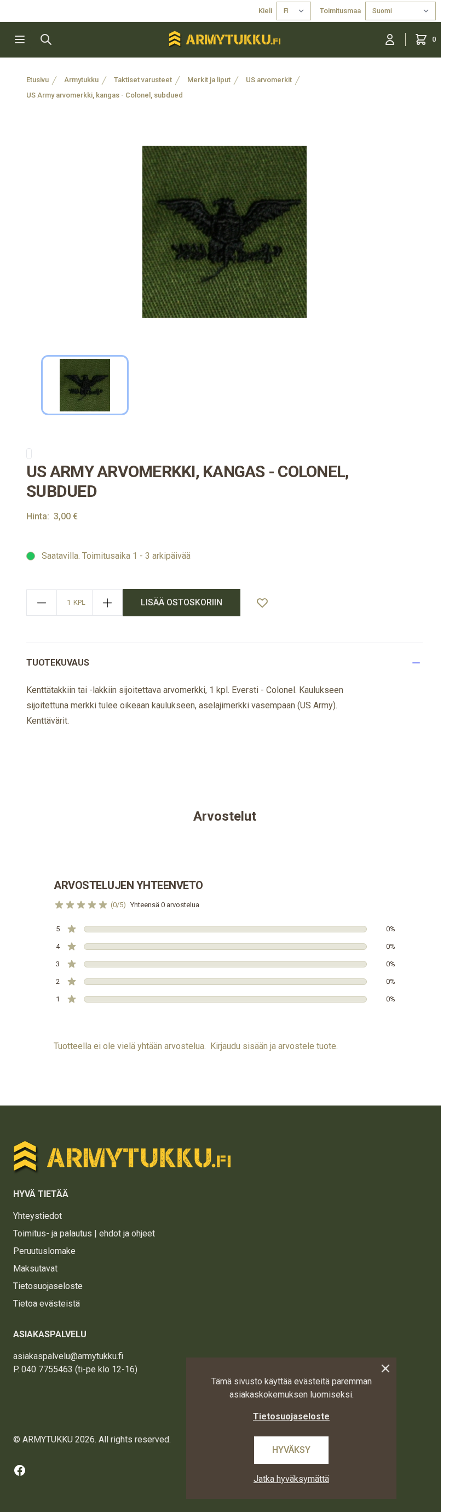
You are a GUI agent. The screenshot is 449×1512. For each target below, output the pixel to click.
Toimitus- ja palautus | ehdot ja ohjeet (84, 1233)
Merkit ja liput (209, 80)
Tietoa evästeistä (46, 1303)
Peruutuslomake (44, 1251)
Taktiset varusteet (143, 80)
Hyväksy (291, 1450)
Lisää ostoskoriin (181, 602)
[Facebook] (19, 1470)
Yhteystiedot (37, 1216)
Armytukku (81, 80)
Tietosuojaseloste (48, 1286)
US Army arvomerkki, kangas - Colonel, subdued (104, 95)
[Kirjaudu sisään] (390, 39)
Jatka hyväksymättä (291, 1479)
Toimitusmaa (340, 11)
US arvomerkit (269, 80)
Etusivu (37, 80)
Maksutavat (35, 1268)
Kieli (265, 11)
